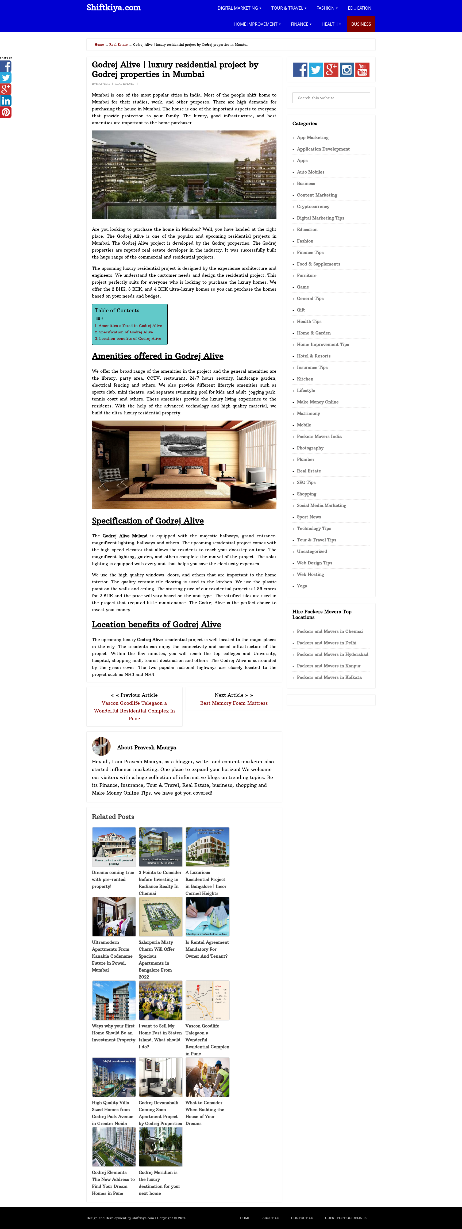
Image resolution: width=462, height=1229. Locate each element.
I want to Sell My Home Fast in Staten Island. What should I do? (160, 1036)
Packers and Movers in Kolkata (329, 677)
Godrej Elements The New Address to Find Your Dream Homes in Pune (113, 1183)
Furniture (307, 275)
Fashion (305, 241)
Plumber (305, 459)
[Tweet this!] (5, 82)
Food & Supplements (318, 264)
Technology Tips (314, 528)
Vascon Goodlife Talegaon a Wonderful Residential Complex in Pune (134, 711)
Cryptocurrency (313, 206)
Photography (310, 447)
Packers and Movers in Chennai (330, 631)
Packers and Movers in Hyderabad (332, 654)
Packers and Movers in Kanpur (329, 665)
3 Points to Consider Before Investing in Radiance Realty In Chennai (160, 883)
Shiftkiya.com (114, 7)
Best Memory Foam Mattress (234, 703)
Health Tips (309, 321)
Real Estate (124, 84)
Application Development (323, 149)
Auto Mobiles (311, 172)
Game (303, 287)
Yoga (302, 585)
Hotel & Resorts (314, 356)
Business (306, 183)
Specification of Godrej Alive (126, 332)
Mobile (304, 424)
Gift (301, 310)
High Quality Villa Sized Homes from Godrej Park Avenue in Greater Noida (112, 1113)
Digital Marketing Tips (320, 218)
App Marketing (313, 137)
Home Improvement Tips (323, 344)
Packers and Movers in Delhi (326, 642)
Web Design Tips (314, 562)
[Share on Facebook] (5, 70)
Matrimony (308, 413)
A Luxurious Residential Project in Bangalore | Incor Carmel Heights (206, 883)
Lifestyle (306, 390)
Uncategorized (312, 551)
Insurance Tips (312, 367)
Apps (302, 160)
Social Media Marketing (321, 505)
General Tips (310, 298)
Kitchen (305, 379)
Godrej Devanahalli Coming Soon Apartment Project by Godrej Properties (160, 1113)
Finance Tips (310, 252)
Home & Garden (314, 333)
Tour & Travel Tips (316, 539)
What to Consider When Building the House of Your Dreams (205, 1113)
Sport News (309, 516)
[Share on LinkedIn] (5, 105)
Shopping (306, 493)
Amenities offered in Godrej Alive (130, 325)
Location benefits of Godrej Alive (130, 338)
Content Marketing (317, 195)
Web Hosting (310, 574)
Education (307, 229)
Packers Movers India (319, 436)
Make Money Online (318, 401)
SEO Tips (306, 482)
